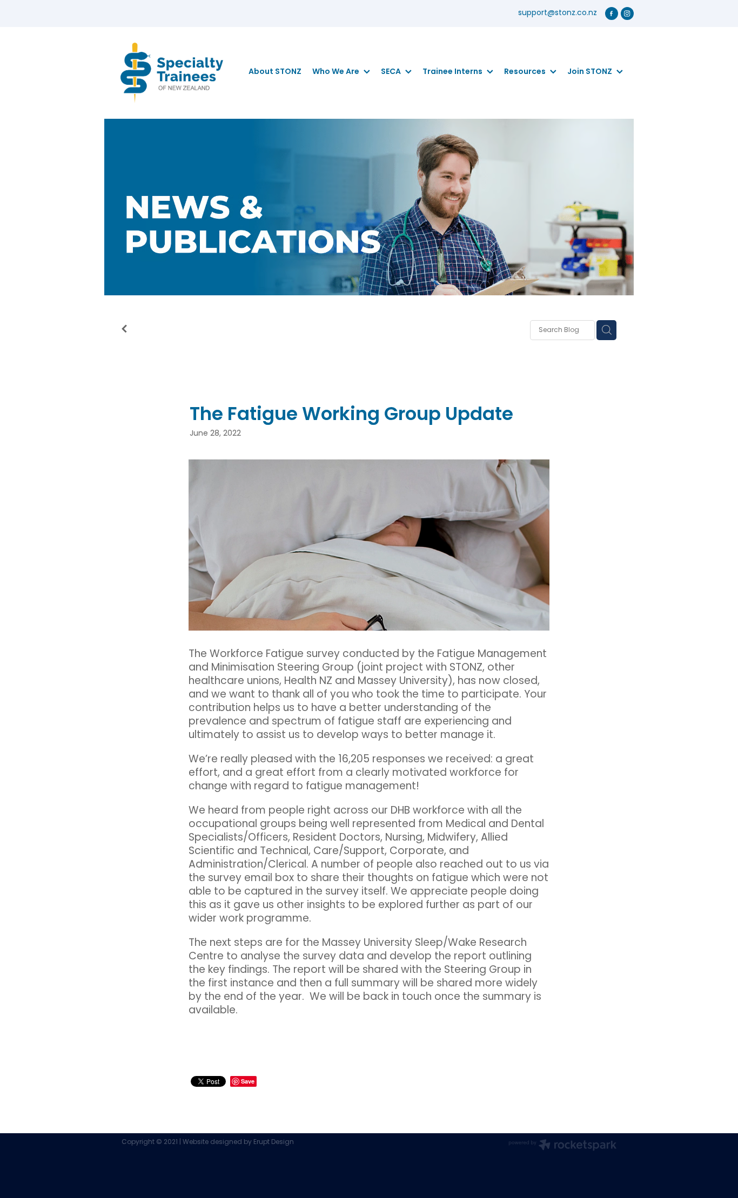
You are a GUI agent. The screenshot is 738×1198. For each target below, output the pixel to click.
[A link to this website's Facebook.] (611, 13)
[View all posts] (124, 330)
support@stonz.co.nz (557, 13)
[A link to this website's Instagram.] (627, 13)
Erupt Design (273, 1142)
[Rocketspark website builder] (562, 1146)
